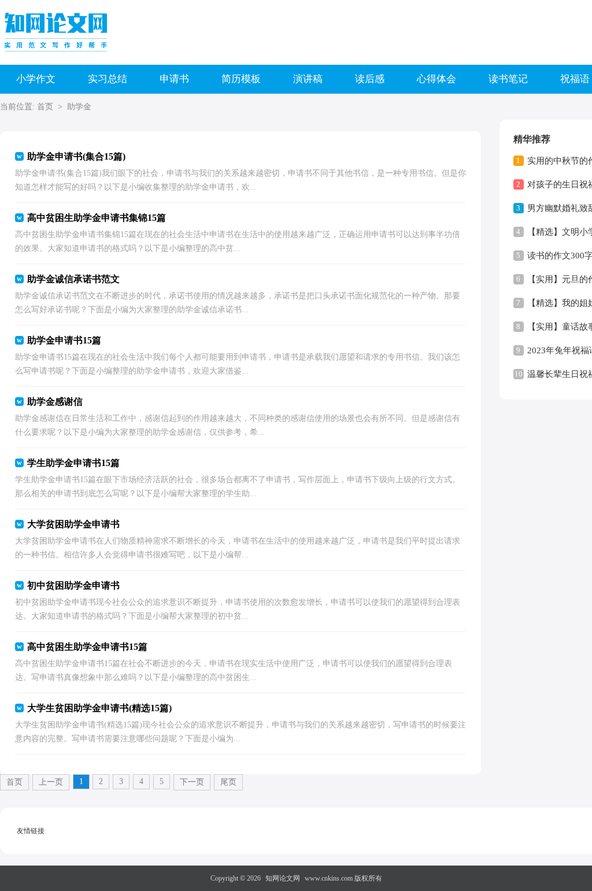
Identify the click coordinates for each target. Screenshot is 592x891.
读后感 (369, 78)
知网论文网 (282, 878)
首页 (45, 106)
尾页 (228, 782)
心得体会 (436, 78)
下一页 (192, 782)
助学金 (79, 106)
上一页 (51, 782)
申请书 (174, 78)
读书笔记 (508, 78)
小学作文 (36, 78)
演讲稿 (308, 78)
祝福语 (575, 78)
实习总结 (107, 78)
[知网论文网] (58, 32)
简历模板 (241, 78)
